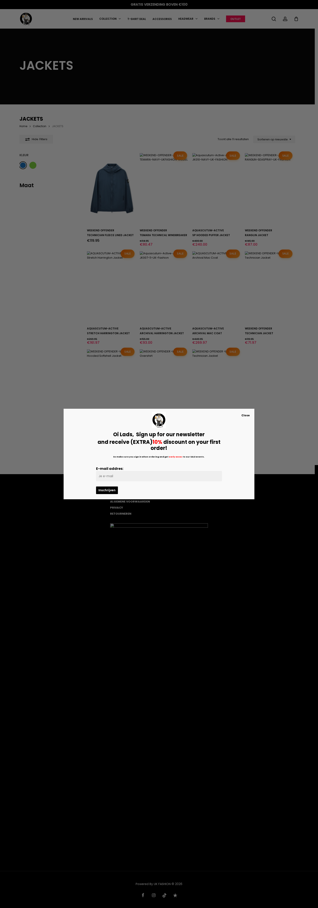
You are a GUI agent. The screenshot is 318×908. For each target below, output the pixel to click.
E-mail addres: (109, 468)
